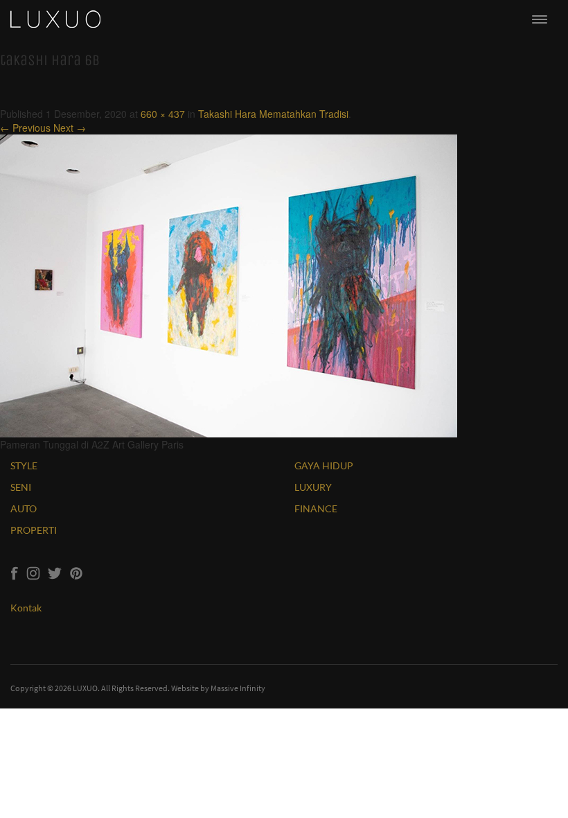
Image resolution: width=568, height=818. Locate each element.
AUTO (23, 508)
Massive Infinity (238, 688)
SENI (20, 487)
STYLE (23, 465)
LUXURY (313, 487)
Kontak (26, 608)
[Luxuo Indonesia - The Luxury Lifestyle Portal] (55, 17)
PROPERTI (33, 530)
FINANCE (315, 508)
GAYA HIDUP (323, 465)
